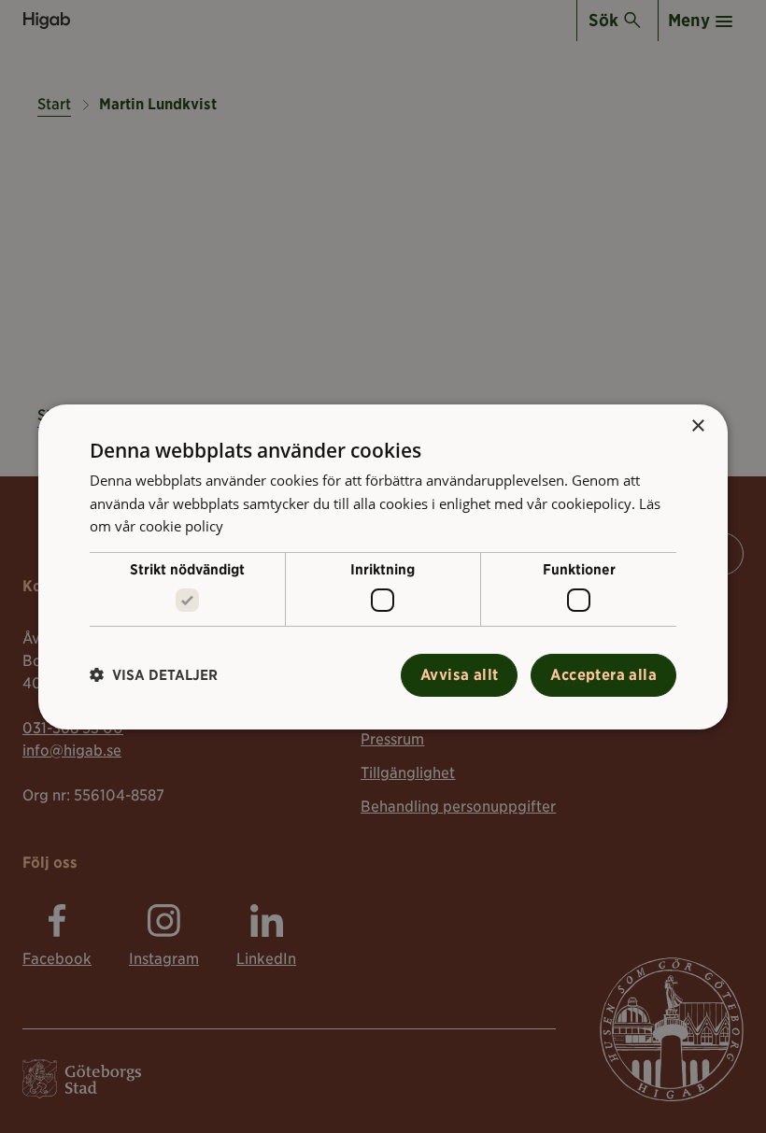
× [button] (697, 425)
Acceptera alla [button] (603, 675)
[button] (154, 675)
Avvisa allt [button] (459, 675)
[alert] (383, 566)
